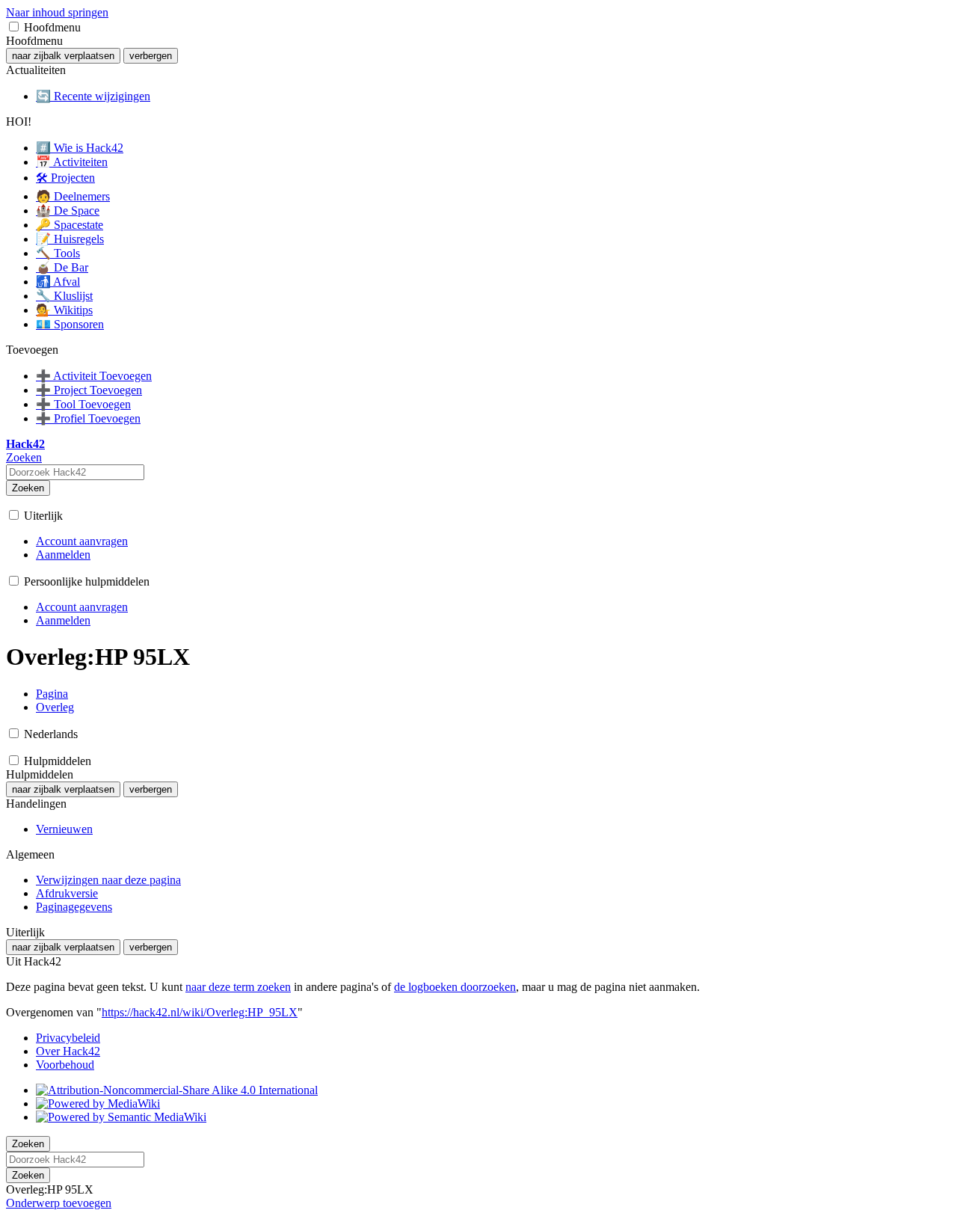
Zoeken (28, 488)
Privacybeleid (68, 1037)
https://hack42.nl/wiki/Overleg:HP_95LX (200, 1012)
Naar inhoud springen (57, 12)
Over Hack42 (68, 1051)
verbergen (150, 55)
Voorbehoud (65, 1064)
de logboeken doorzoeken (455, 986)
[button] (14, 26)
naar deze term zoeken (238, 986)
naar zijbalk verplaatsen (63, 55)
